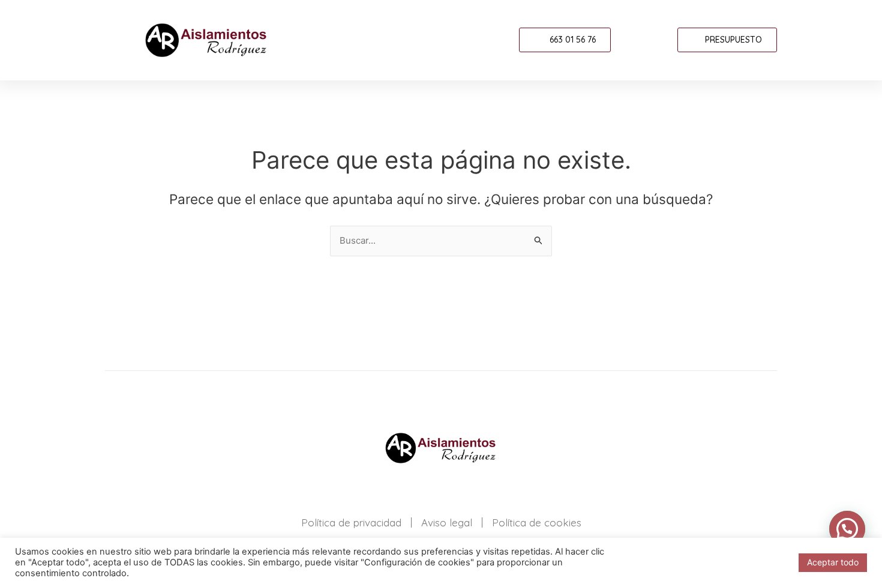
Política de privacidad (351, 522)
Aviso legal (446, 522)
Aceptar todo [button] (833, 562)
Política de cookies (536, 522)
